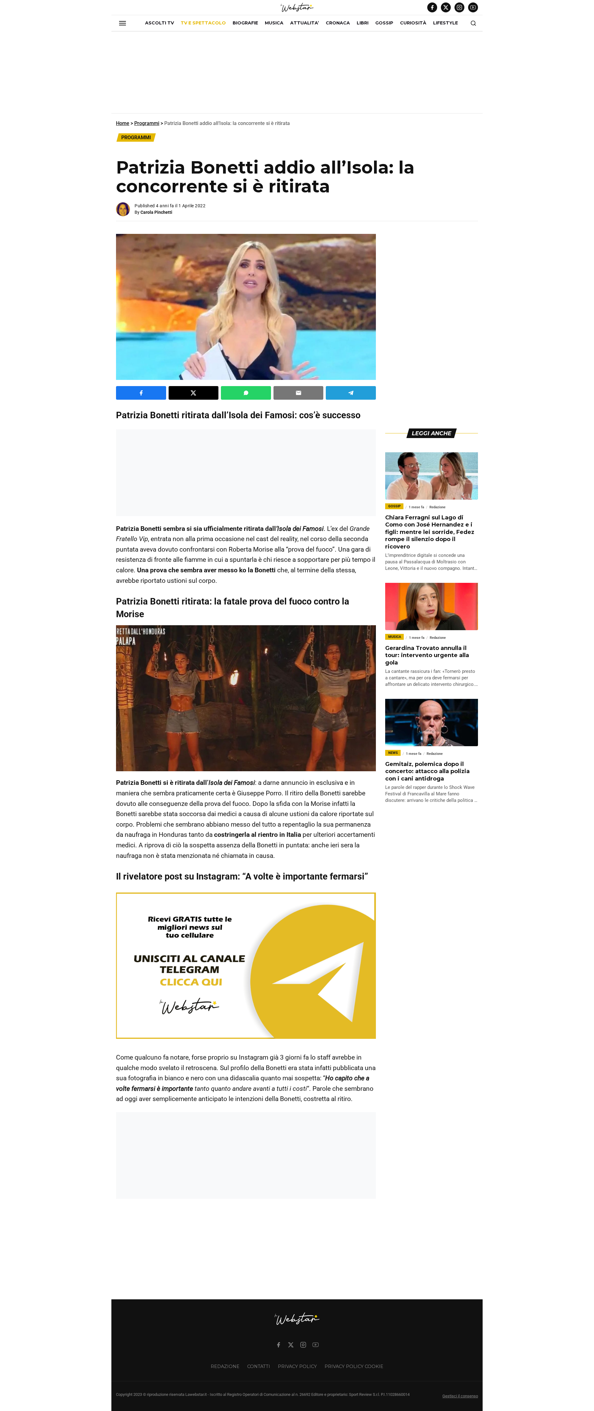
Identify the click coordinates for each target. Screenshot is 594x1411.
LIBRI (362, 23)
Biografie (245, 23)
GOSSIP (384, 23)
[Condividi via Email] (298, 393)
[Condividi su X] (194, 393)
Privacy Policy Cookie (354, 1366)
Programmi (146, 123)
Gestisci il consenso (460, 1396)
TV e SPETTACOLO (203, 23)
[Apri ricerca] (473, 23)
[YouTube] (473, 7)
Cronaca (338, 23)
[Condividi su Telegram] (351, 393)
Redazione (225, 1366)
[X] (446, 7)
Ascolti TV (159, 23)
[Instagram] (459, 7)
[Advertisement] (297, 75)
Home (122, 123)
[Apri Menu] (122, 23)
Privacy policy (297, 1366)
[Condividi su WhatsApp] (246, 393)
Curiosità (413, 23)
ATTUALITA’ (304, 23)
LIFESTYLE (445, 23)
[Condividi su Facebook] (141, 393)
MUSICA (274, 23)
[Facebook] (432, 7)
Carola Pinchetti (156, 212)
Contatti (258, 1366)
